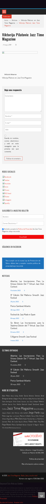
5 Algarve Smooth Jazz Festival (23, 336)
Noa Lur (35, 419)
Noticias (14, 20)
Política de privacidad (36, 459)
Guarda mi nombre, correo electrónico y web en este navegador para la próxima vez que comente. (11, 145)
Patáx (31, 421)
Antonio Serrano (34, 396)
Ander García (23, 396)
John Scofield (24, 413)
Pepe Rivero (6, 424)
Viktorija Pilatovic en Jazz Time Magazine (16, 78)
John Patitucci (15, 413)
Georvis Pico (12, 404)
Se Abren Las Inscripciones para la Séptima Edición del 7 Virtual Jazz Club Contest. (27, 325)
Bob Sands (41, 399)
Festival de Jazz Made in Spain (22, 314)
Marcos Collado (25, 416)
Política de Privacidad (25, 229)
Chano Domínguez (7, 401)
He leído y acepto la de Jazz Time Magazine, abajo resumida (22, 230)
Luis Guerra (16, 416)
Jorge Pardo (34, 412)
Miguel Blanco (11, 419)
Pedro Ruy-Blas (39, 422)
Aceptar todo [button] (18, 502)
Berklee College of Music (15, 399)
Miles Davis (19, 418)
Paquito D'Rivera (23, 422)
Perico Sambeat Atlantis (20, 306)
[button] (23, 263)
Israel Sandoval (33, 404)
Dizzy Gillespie (34, 401)
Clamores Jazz (25, 401)
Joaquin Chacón (6, 413)
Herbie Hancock (22, 404)
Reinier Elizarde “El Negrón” (31, 425)
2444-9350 (40, 478)
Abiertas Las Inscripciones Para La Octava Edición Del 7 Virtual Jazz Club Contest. (27, 284)
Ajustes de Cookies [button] (6, 502)
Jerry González (39, 409)
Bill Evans (25, 399)
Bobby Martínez (32, 399)
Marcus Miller (35, 416)
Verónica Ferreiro (16, 428)
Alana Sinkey (14, 396)
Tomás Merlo (8, 428)
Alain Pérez (6, 396)
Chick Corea (17, 401)
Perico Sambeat (17, 425)
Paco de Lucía (13, 422)
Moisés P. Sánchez (27, 419)
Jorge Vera (9, 416)
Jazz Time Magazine (20, 408)
